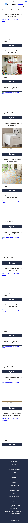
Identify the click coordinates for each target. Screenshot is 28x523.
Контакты (14, 477)
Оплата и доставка (14, 469)
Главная (4, 9)
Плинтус (14, 498)
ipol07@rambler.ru (14, 508)
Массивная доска (14, 490)
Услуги (14, 472)
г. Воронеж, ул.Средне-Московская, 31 (15, 6)
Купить (12, 45)
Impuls (8, 9)
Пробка (14, 501)
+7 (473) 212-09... (15, 4)
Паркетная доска (14, 496)
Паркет (14, 493)
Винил (14, 482)
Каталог (14, 464)
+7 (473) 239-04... (14, 507)
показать (20, 4)
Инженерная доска (14, 485)
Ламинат (14, 488)
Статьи (14, 475)
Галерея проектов (14, 467)
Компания (14, 461)
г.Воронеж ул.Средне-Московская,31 (14, 511)
